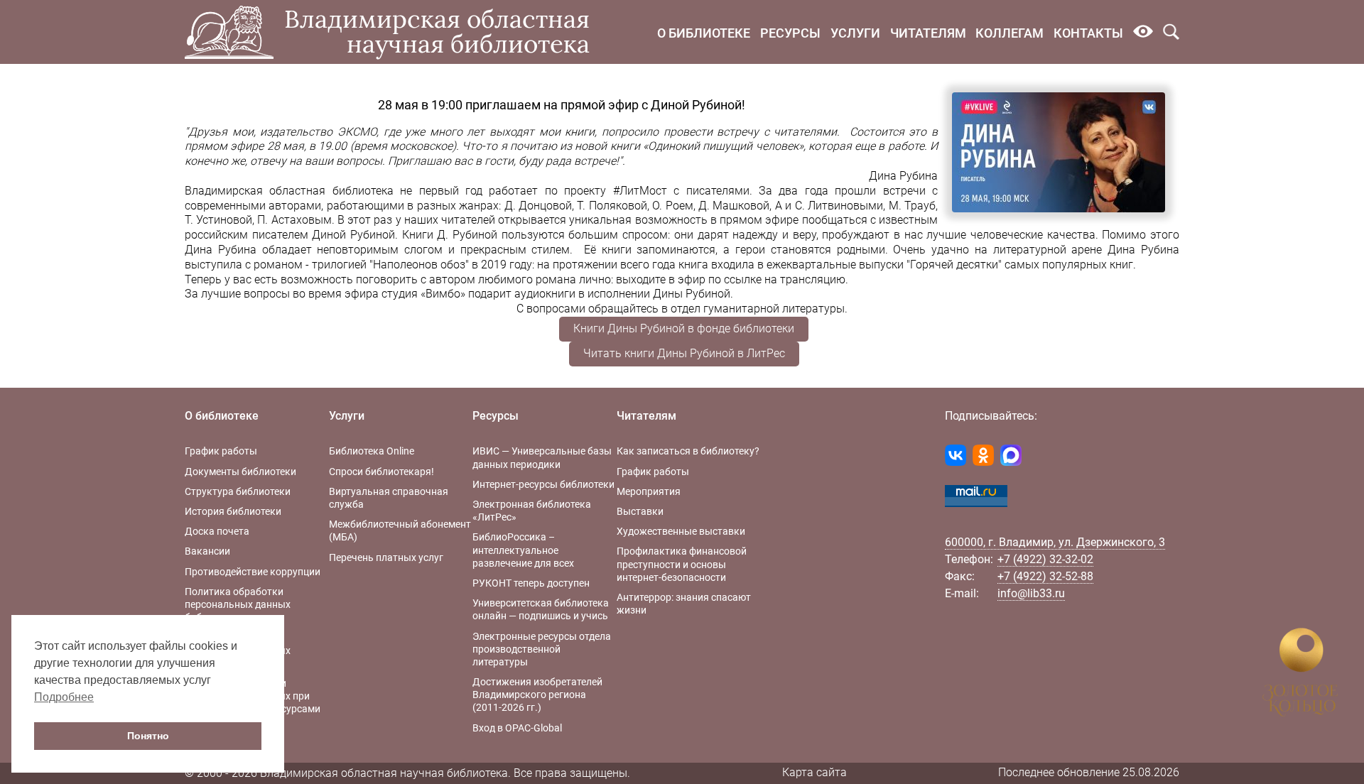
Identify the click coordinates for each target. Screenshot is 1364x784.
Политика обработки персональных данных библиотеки (238, 604)
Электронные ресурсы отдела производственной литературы (541, 649)
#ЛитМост (640, 190)
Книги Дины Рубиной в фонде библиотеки (683, 328)
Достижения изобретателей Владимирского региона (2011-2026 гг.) (537, 694)
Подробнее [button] (64, 697)
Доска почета (217, 531)
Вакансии (207, 551)
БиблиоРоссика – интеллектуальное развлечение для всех (523, 549)
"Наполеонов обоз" (419, 264)
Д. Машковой (733, 205)
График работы (221, 451)
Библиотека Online (371, 451)
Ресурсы (790, 33)
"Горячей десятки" (953, 264)
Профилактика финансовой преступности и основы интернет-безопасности (682, 563)
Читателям (928, 33)
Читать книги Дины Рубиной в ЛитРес (684, 353)
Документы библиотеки (240, 471)
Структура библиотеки (238, 491)
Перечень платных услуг (386, 557)
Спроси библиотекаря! (381, 471)
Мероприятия (649, 491)
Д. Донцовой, (539, 205)
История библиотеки (233, 511)
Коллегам (1009, 33)
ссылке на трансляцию (784, 279)
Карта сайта (814, 772)
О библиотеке (703, 33)
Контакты (1088, 33)
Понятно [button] (148, 735)
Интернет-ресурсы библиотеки (543, 484)
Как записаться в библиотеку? (688, 451)
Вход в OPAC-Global (517, 728)
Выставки (640, 511)
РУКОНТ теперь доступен (531, 583)
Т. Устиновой (218, 220)
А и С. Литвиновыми (829, 205)
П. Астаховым (294, 220)
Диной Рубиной (353, 234)
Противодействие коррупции (252, 571)
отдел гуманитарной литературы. (759, 308)
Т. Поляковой (611, 205)
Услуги (855, 33)
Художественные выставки (681, 531)
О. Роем (672, 205)
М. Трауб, (913, 205)
